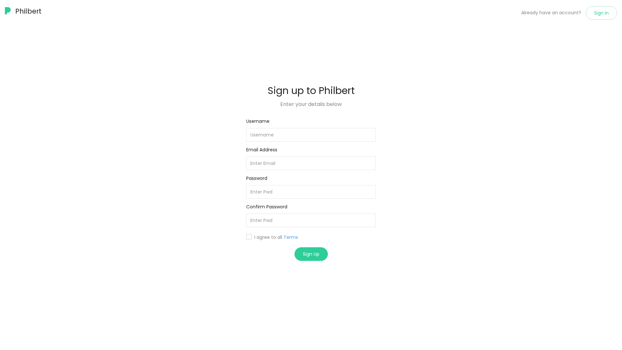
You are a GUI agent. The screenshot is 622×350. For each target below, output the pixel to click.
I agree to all (276, 237)
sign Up (311, 254)
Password (256, 178)
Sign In (601, 13)
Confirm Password (266, 207)
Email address (261, 149)
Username (258, 121)
